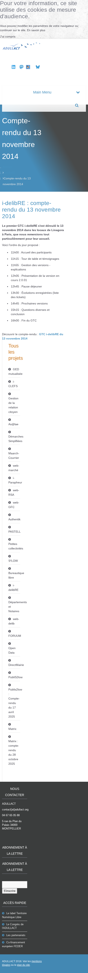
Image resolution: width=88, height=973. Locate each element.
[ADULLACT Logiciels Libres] (22, 45)
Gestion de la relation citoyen (13, 405)
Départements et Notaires (14, 606)
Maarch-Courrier (13, 455)
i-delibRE (9, 172)
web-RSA (13, 492)
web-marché (13, 468)
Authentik (14, 519)
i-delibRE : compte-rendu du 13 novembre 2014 (31, 209)
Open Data (12, 650)
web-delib (13, 621)
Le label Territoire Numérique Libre (14, 915)
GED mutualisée (14, 371)
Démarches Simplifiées (14, 439)
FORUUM (14, 635)
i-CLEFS (13, 384)
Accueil (7, 167)
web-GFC (13, 505)
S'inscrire (10, 890)
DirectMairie (14, 665)
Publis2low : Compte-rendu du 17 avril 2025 (14, 703)
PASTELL (14, 531)
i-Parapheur (14, 480)
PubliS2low (14, 677)
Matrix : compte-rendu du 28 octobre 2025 (13, 752)
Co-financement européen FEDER (13, 944)
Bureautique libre (14, 575)
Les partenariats (15, 935)
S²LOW (13, 560)
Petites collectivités (14, 546)
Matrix (12, 728)
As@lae (13, 424)
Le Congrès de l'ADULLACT (13, 926)
